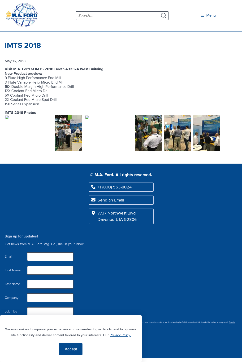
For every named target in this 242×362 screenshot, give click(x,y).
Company (11, 297)
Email (8, 256)
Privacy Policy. (120, 335)
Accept (71, 349)
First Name (13, 270)
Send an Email (111, 200)
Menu (210, 15)
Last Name (12, 284)
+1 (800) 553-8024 (115, 187)
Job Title (11, 311)
